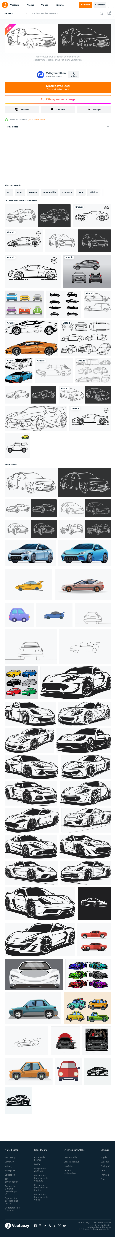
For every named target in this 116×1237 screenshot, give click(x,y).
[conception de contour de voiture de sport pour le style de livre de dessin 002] (90, 417)
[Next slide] (104, 191)
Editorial (59, 4)
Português (103, 1165)
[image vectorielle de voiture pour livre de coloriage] (97, 303)
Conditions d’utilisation (98, 1224)
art (9, 191)
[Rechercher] (101, 13)
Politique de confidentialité (97, 1226)
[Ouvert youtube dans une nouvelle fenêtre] (64, 1225)
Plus (100, 1178)
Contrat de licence (38, 1158)
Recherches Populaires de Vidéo (40, 1196)
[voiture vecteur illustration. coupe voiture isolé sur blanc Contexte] (84, 553)
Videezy (9, 1165)
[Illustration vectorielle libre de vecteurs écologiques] (85, 337)
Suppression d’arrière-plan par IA (12, 1200)
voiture (33, 191)
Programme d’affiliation (39, 1169)
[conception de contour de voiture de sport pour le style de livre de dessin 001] (24, 240)
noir (81, 191)
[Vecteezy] (5, 5)
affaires (94, 191)
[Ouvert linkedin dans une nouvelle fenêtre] (45, 1225)
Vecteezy (9, 1161)
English (102, 1156)
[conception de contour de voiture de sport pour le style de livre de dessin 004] (92, 215)
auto (19, 191)
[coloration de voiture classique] (17, 445)
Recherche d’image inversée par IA (11, 1189)
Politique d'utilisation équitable (92, 1228)
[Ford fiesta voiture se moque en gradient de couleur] (87, 271)
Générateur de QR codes (11, 1208)
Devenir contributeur (68, 1171)
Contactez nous (70, 1161)
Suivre (74, 76)
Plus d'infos (12, 126)
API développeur (11, 1180)
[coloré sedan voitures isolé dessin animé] (21, 682)
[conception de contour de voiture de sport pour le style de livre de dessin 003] (33, 271)
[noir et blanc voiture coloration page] (54, 370)
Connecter (100, 4)
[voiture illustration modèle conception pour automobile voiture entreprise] (18, 1099)
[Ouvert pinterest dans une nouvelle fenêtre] (50, 1225)
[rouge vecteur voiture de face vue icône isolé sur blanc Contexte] (68, 1070)
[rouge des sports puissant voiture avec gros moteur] (94, 939)
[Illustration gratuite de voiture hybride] (93, 370)
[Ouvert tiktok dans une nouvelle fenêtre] (54, 1225)
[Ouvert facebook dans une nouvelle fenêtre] (35, 1225)
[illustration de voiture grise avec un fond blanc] (96, 1040)
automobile (49, 191)
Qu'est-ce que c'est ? (36, 119)
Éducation (10, 1174)
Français (102, 1174)
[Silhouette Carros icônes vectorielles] (63, 303)
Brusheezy (10, 1156)
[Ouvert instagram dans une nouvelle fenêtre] (40, 1225)
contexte (67, 191)
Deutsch (102, 1169)
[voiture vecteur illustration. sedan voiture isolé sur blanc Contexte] (30, 553)
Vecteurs (14, 4)
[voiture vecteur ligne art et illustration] (31, 337)
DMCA (36, 1163)
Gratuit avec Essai (58, 87)
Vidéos (44, 4)
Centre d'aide (69, 1156)
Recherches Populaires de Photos (40, 1187)
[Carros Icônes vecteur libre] (24, 303)
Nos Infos (67, 1165)
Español (102, 1161)
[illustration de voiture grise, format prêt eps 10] (65, 1040)
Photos (30, 4)
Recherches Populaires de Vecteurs (40, 1177)
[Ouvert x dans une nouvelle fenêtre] (59, 1225)
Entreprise (10, 1169)
